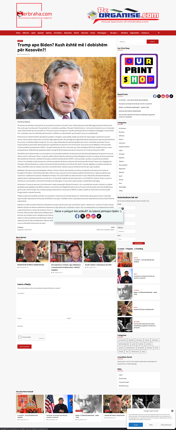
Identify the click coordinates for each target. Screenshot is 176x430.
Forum (92, 33)
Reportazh (68, 33)
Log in (121, 375)
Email (69, 318)
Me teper (113, 33)
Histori (76, 33)
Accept (136, 425)
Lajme (33, 33)
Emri (119, 235)
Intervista (84, 33)
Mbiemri (120, 227)
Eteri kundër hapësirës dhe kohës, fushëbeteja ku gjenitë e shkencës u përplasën (137, 116)
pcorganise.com (43, 429)
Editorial (26, 33)
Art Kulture (58, 33)
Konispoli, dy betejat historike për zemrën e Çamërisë (135, 104)
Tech (120, 183)
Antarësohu (138, 243)
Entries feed (122, 378)
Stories (121, 179)
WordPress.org (123, 386)
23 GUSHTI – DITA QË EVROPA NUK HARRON (133, 100)
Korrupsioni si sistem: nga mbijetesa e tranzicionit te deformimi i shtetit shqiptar (66, 267)
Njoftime (121, 157)
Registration (134, 33)
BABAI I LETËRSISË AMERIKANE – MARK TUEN (134, 107)
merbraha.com (14, 429)
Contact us (145, 33)
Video (121, 190)
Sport (120, 176)
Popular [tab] (129, 249)
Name (19, 318)
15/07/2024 (24, 54)
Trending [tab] (139, 249)
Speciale (41, 33)
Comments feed (124, 382)
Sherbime (124, 33)
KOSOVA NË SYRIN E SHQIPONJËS (30, 265)
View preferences (166, 425)
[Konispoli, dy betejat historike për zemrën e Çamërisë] (125, 276)
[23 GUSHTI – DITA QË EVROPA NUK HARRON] (125, 259)
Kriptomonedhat (124, 146)
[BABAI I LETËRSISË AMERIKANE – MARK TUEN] (125, 292)
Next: (106, 228)
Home (18, 33)
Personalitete (123, 165)
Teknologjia (101, 33)
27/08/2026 (57, 272)
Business (121, 132)
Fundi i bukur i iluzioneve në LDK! (98, 265)
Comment (21, 293)
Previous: (24, 228)
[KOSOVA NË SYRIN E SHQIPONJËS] (32, 251)
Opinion (49, 33)
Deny (151, 425)
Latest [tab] (121, 249)
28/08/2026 (23, 267)
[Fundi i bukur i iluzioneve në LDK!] (100, 251)
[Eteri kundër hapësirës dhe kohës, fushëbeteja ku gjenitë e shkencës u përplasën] (125, 324)
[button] (172, 411)
